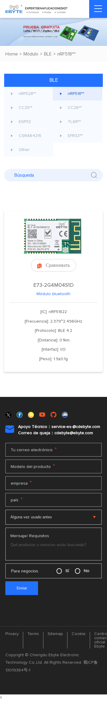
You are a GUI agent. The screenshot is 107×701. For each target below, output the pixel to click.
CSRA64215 (30, 136)
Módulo (30, 54)
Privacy (12, 634)
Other (24, 150)
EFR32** (75, 136)
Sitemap (55, 634)
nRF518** (66, 54)
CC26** (75, 108)
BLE (48, 54)
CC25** (25, 108)
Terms (33, 634)
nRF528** (27, 94)
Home (11, 54)
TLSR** (74, 122)
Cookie (79, 634)
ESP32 (25, 122)
